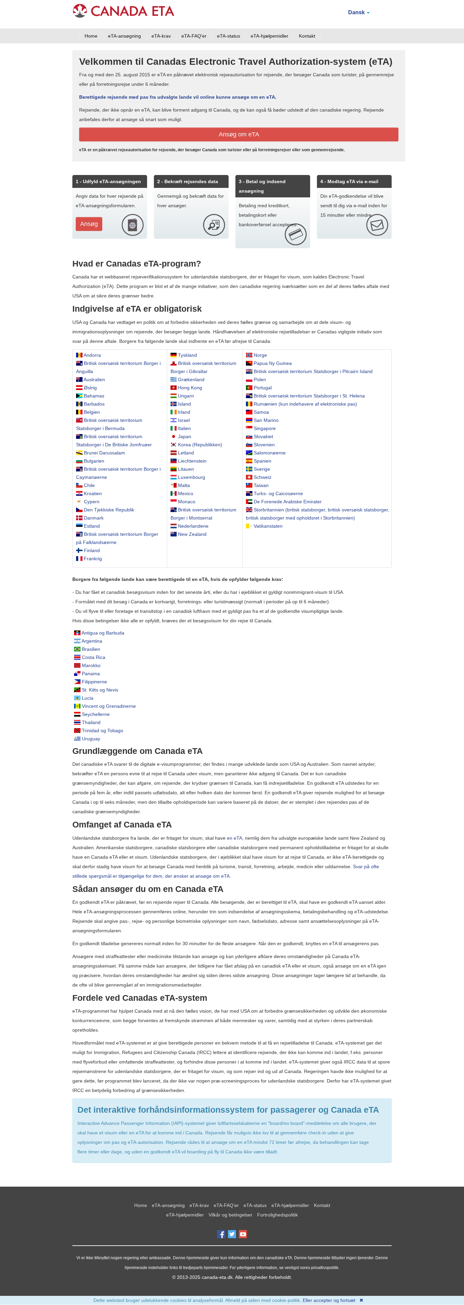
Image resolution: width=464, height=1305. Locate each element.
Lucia (87, 698)
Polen (260, 379)
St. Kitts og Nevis (100, 690)
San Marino (266, 420)
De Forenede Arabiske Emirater (288, 501)
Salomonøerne (270, 452)
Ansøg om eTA (239, 134)
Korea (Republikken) (200, 444)
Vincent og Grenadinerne (109, 706)
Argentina (92, 641)
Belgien (92, 412)
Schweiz (262, 477)
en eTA (234, 838)
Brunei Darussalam (104, 452)
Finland (92, 550)
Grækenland (191, 379)
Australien (94, 379)
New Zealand (192, 534)
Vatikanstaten (268, 526)
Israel (184, 420)
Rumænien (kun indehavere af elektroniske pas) (305, 404)
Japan (184, 436)
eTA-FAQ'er (194, 36)
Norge (260, 355)
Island (184, 404)
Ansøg (89, 223)
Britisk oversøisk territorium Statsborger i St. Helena (309, 395)
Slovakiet (263, 436)
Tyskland (187, 355)
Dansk (357, 12)
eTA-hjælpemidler (269, 36)
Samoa (261, 412)
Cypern (92, 501)
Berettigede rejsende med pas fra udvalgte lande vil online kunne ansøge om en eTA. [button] (177, 97)
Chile (89, 485)
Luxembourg (191, 477)
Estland (92, 526)
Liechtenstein (192, 461)
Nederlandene (193, 526)
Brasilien (91, 649)
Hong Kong (190, 387)
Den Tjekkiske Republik (109, 509)
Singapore (265, 428)
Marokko (91, 665)
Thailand (91, 722)
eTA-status (228, 36)
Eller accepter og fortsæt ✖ (333, 1300)
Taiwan (261, 485)
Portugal (263, 387)
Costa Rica (93, 657)
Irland (184, 412)
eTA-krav (161, 36)
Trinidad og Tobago (102, 730)
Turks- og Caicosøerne (278, 493)
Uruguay (91, 738)
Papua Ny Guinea (273, 363)
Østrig (90, 387)
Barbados (94, 404)
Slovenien (264, 444)
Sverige (262, 469)
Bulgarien (94, 461)
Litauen (186, 469)
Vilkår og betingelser (230, 1215)
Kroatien (93, 493)
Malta (184, 485)
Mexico (185, 493)
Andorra (92, 355)
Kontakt (307, 36)
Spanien (262, 461)
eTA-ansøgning (124, 36)
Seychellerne (96, 714)
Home (91, 36)
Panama (91, 673)
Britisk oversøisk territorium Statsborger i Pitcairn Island (313, 371)
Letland (186, 452)
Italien (184, 428)
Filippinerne (94, 681)
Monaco (186, 501)
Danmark (94, 518)
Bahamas (94, 395)
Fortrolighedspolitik (277, 1215)
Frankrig (93, 558)
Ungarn (186, 395)
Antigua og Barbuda (103, 633)
